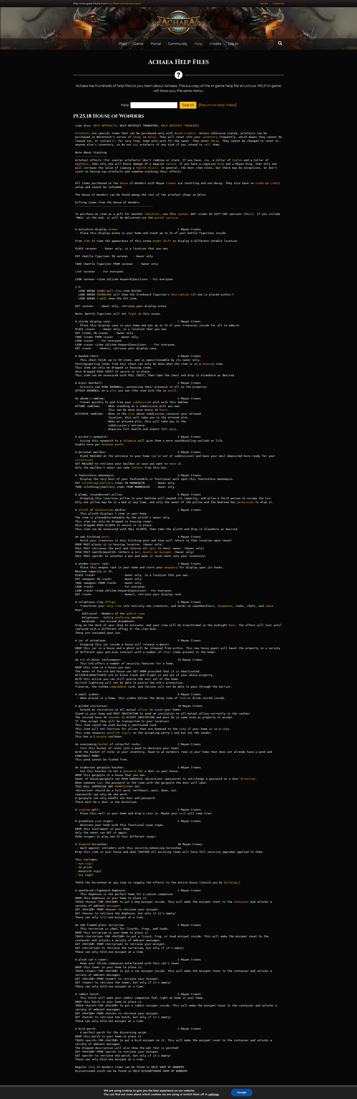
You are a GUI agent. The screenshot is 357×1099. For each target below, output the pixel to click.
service (172, 217)
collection (83, 460)
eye (81, 863)
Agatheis (81, 163)
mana (172, 429)
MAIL (248, 214)
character (152, 214)
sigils (126, 732)
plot (113, 390)
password (129, 771)
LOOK (78, 271)
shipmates (224, 605)
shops (137, 137)
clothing (90, 482)
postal (159, 217)
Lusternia (278, 3)
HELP (164, 125)
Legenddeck (118, 686)
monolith (113, 732)
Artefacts (82, 133)
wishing (84, 809)
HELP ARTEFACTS (105, 125)
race (141, 613)
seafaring (122, 617)
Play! (123, 44)
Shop (91, 1067)
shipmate (129, 440)
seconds (114, 717)
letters (137, 467)
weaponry (171, 567)
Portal (156, 44)
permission (245, 502)
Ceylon (237, 160)
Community (177, 44)
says (100, 782)
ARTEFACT (176, 125)
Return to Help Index (217, 105)
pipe (98, 821)
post (105, 536)
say (206, 160)
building (230, 882)
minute (102, 736)
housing (208, 363)
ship (110, 605)
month (119, 444)
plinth (83, 509)
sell (207, 144)
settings (213, 1094)
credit (275, 183)
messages (113, 905)
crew (118, 605)
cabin (269, 605)
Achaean (107, 444)
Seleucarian (104, 509)
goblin (131, 613)
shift (167, 240)
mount (147, 552)
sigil (89, 863)
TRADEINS (191, 125)
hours (163, 409)
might (157, 240)
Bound (178, 133)
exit (171, 390)
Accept (241, 1092)
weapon (95, 563)
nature (171, 163)
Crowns (171, 183)
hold (103, 917)
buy (135, 144)
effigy (110, 602)
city (131, 413)
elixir (153, 167)
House (124, 183)
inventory (209, 137)
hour (232, 625)
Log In (233, 44)
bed (267, 498)
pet (137, 552)
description (180, 294)
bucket (103, 744)
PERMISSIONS (124, 786)
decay (215, 140)
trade (259, 183)
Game (139, 44)
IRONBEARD (104, 294)
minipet (165, 552)
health (141, 167)
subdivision (142, 402)
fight (132, 313)
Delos (152, 137)
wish (182, 813)
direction (247, 778)
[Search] (280, 43)
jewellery (105, 482)
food (182, 698)
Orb (82, 659)
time (86, 240)
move (172, 463)
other (167, 652)
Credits (215, 44)
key (81, 874)
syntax (183, 214)
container (241, 901)
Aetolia (264, 3)
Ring (220, 163)
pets (153, 548)
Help (198, 44)
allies (143, 709)
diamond (84, 844)
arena (112, 229)
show (118, 290)
